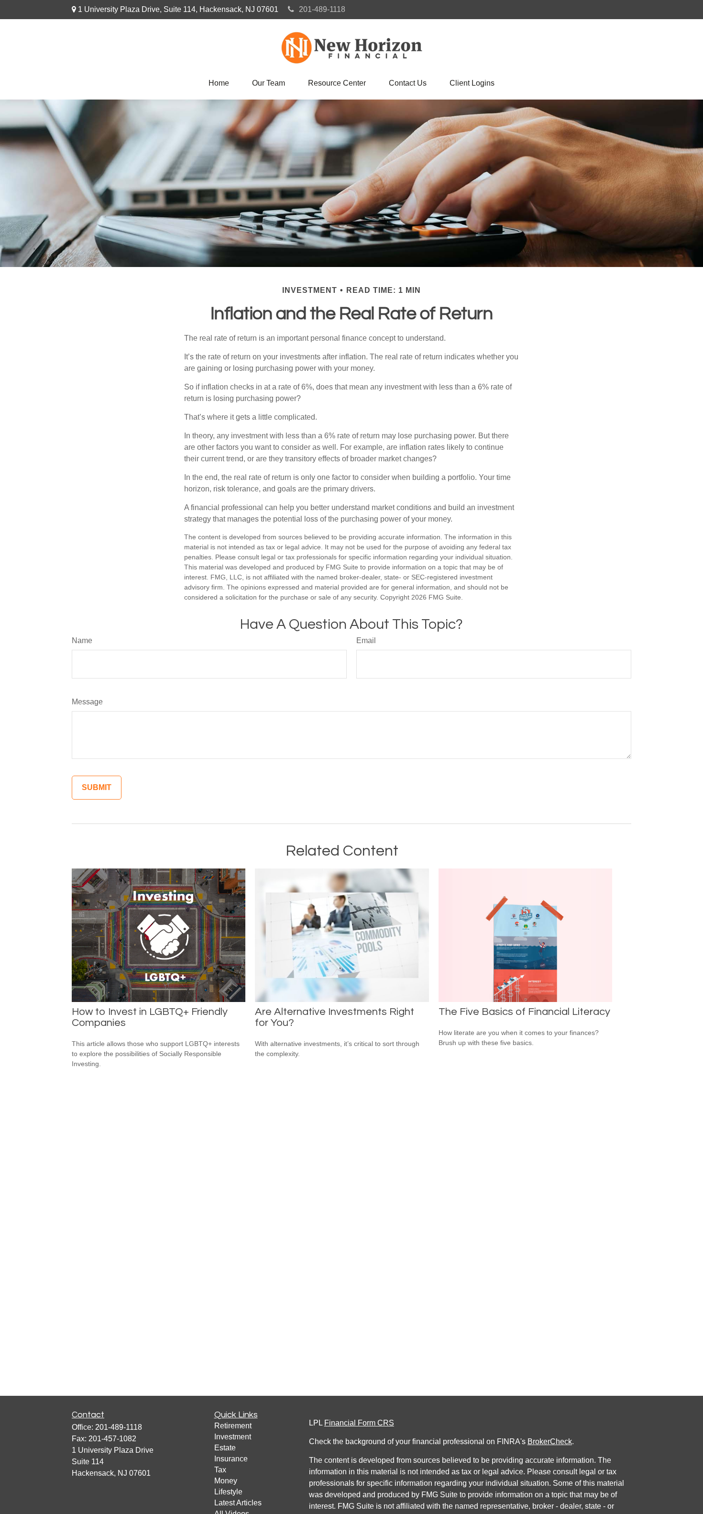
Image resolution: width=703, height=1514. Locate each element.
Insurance (231, 1459)
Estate (225, 1448)
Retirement (233, 1426)
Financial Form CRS (359, 1423)
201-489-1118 (322, 9)
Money (225, 1481)
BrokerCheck (549, 1441)
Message (87, 702)
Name (82, 640)
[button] (219, 83)
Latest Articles (238, 1503)
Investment (232, 1437)
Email (366, 640)
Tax (220, 1470)
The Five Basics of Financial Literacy (524, 1011)
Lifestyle (228, 1492)
